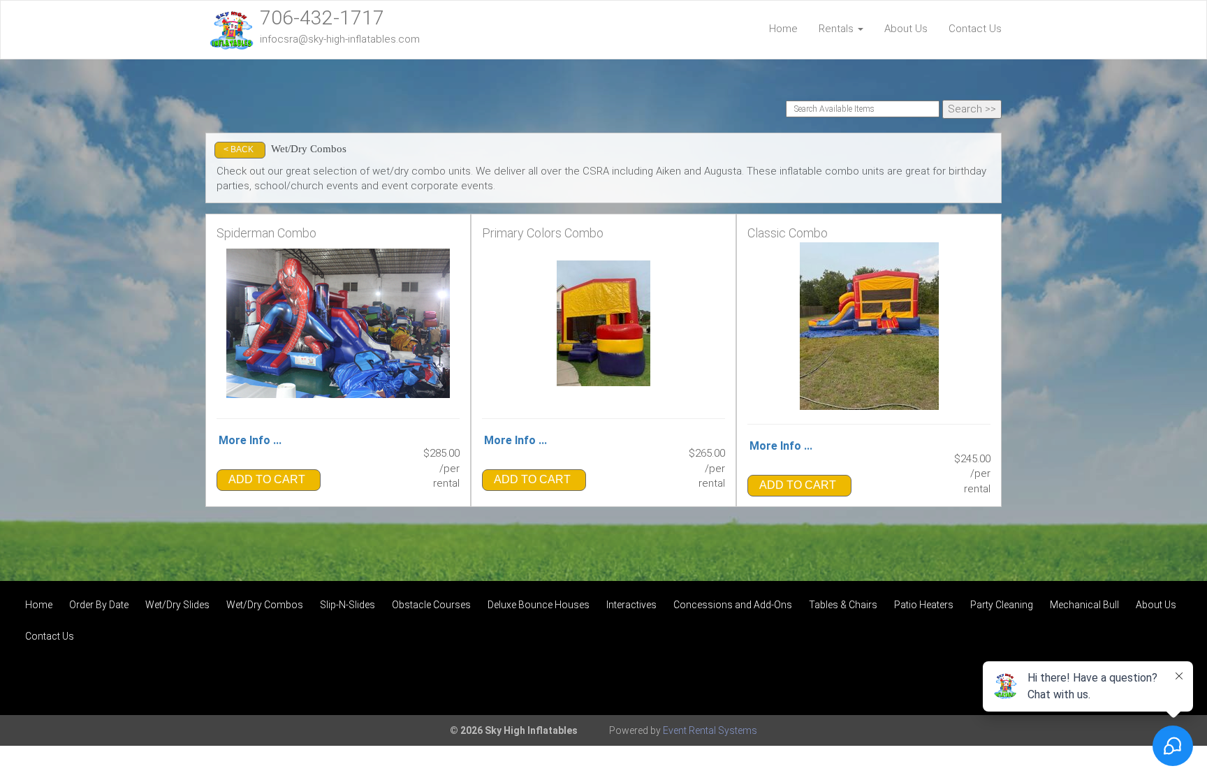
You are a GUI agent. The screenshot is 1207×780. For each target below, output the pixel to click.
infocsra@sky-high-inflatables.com (340, 39)
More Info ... (250, 440)
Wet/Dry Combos (264, 604)
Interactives (631, 604)
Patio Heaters (923, 604)
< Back (239, 149)
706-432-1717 (322, 17)
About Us (906, 28)
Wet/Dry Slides (177, 604)
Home (783, 28)
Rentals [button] (837, 28)
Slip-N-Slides (347, 604)
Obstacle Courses (431, 604)
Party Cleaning (1001, 604)
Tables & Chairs (843, 604)
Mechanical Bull (1084, 604)
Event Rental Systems (710, 730)
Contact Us (975, 28)
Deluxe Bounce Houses (539, 604)
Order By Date (99, 604)
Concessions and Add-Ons (732, 604)
